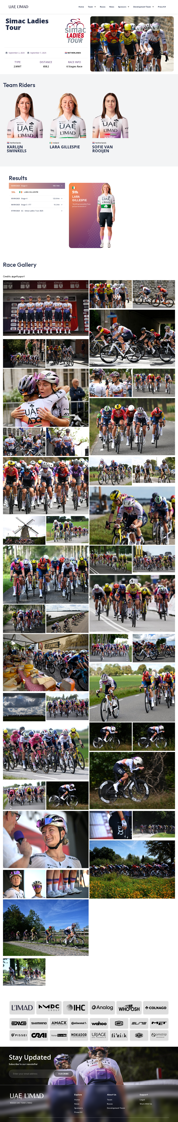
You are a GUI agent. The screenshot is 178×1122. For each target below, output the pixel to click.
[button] (6, 153)
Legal (142, 1099)
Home (81, 7)
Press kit (162, 7)
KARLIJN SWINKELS (16, 148)
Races (102, 7)
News (111, 7)
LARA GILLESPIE (65, 146)
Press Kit (78, 1112)
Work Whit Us (146, 1103)
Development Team (142, 7)
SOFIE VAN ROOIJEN (102, 148)
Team (90, 7)
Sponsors (122, 7)
